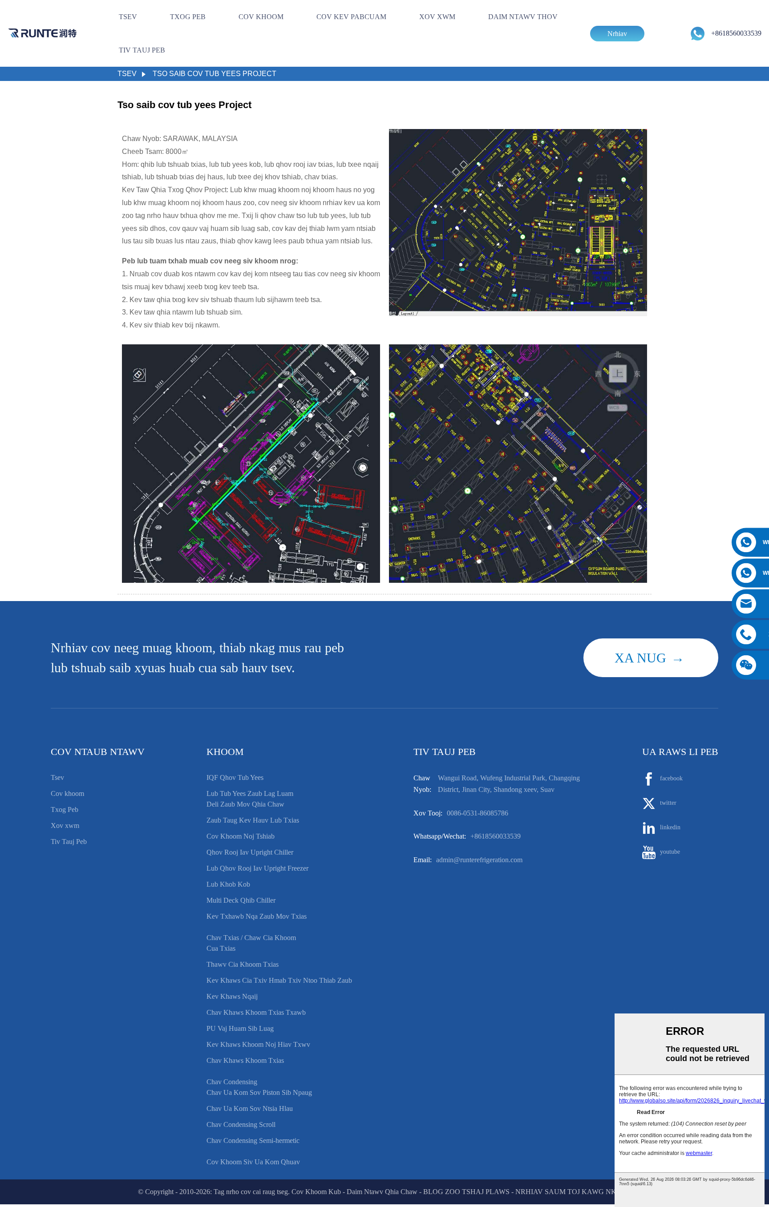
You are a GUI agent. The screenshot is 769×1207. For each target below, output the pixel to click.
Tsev (128, 16)
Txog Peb (188, 16)
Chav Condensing (231, 1082)
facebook (671, 778)
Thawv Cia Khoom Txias (242, 964)
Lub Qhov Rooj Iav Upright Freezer (257, 868)
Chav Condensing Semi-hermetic (253, 1140)
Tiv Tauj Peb (142, 50)
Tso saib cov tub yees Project (214, 73)
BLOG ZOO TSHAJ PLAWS (466, 1191)
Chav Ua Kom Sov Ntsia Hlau (249, 1108)
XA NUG (640, 657)
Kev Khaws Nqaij (232, 996)
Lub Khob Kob (228, 884)
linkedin (670, 827)
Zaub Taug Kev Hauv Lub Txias (252, 820)
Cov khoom (261, 16)
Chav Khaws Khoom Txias (245, 1060)
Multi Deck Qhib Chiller (240, 900)
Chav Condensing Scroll (240, 1124)
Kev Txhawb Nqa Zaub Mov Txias (256, 916)
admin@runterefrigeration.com (479, 860)
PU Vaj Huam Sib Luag (240, 1028)
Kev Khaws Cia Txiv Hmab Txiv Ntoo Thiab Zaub (279, 980)
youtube (670, 852)
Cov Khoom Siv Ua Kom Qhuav (253, 1162)
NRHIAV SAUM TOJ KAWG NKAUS (573, 1191)
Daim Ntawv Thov (523, 16)
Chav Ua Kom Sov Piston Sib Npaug (259, 1092)
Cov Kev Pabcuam (351, 16)
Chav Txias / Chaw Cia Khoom (251, 937)
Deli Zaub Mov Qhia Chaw (245, 804)
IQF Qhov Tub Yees (234, 777)
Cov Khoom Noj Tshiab (240, 836)
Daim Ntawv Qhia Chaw (382, 1191)
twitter (668, 803)
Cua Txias (220, 948)
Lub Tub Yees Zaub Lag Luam (249, 793)
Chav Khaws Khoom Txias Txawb (256, 1012)
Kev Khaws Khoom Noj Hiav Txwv (258, 1044)
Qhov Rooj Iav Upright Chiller (249, 852)
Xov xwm (437, 16)
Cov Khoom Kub (316, 1191)
